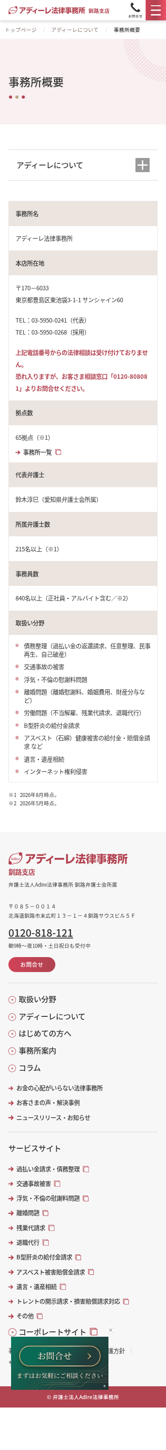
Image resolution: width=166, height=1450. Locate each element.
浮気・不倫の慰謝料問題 (48, 1198)
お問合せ (31, 964)
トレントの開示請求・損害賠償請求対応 (68, 1301)
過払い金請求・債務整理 (48, 1169)
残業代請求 (30, 1227)
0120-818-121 (40, 932)
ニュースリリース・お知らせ (53, 1117)
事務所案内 (37, 1050)
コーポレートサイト (52, 1332)
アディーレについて (75, 29)
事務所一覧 (37, 452)
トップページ (21, 29)
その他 (25, 1316)
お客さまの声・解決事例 (47, 1102)
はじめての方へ (45, 1033)
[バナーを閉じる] (110, 1330)
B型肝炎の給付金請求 (44, 1257)
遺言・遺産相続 (36, 1286)
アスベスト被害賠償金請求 (50, 1272)
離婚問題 (27, 1212)
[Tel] (135, 10)
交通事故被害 (33, 1183)
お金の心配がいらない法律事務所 (59, 1088)
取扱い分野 (37, 999)
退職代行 (27, 1242)
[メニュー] (156, 10)
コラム (30, 1067)
